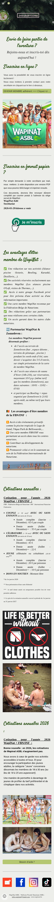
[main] (27, 48)
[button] (3, 3)
